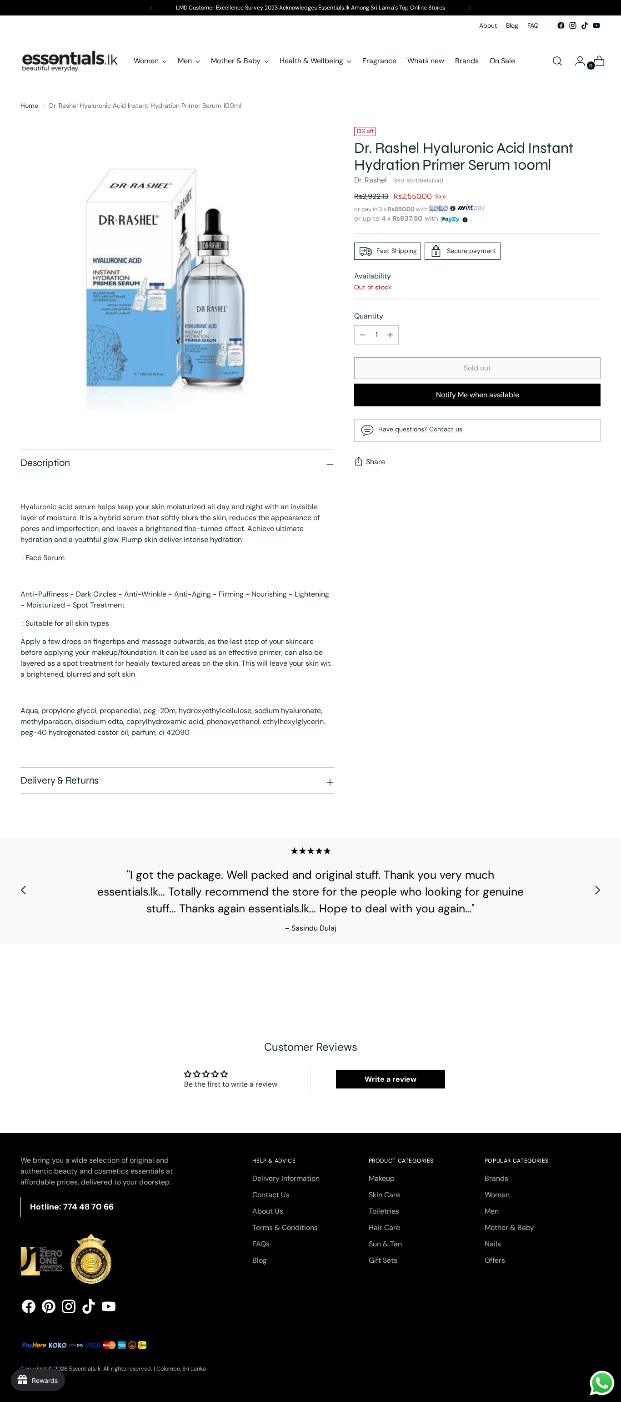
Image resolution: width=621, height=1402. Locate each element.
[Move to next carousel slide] (597, 890)
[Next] (470, 7)
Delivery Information (286, 1178)
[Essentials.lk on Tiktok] (585, 25)
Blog (259, 1260)
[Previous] (151, 7)
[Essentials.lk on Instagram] (573, 25)
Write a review (390, 1079)
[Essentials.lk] (70, 61)
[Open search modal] (557, 61)
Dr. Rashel (370, 180)
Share (375, 462)
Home (29, 105)
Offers (495, 1260)
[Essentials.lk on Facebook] (561, 25)
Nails (493, 1244)
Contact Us (271, 1195)
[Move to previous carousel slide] (23, 890)
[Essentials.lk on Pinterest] (48, 1308)
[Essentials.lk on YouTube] (596, 25)
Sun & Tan (385, 1244)
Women (497, 1195)
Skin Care (384, 1195)
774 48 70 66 (88, 1206)
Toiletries (384, 1211)
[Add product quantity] (363, 335)
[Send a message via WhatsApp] (602, 1383)
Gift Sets (383, 1260)
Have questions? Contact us (420, 429)
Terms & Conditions (285, 1227)
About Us (267, 1211)
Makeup (382, 1178)
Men (492, 1211)
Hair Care (384, 1227)
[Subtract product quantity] (390, 335)
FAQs (261, 1244)
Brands (496, 1178)
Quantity (368, 316)
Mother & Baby (509, 1227)
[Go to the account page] (576, 61)
